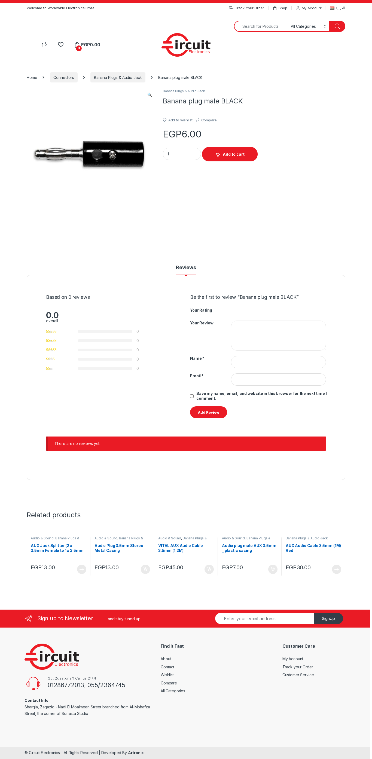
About (166, 658)
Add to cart (234, 154)
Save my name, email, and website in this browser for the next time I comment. (261, 396)
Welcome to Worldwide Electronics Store (60, 8)
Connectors (63, 77)
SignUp (328, 618)
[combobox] (261, 26)
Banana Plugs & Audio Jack (118, 77)
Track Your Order (249, 8)
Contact (167, 667)
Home (32, 77)
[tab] (186, 270)
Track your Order (297, 667)
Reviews (186, 267)
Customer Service (298, 674)
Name (197, 358)
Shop (283, 8)
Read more (81, 569)
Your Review (201, 323)
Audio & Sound (42, 538)
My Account (312, 8)
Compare (209, 120)
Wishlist (167, 674)
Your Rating (201, 310)
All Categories (173, 691)
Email (196, 375)
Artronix (136, 752)
